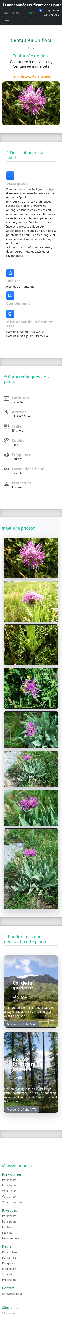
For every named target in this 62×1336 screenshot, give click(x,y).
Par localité (9, 1180)
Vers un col (9, 1196)
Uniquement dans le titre (52, 12)
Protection (9, 1280)
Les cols (7, 1233)
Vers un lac (9, 1191)
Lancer (30, 13)
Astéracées (41, 76)
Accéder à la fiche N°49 (21, 1024)
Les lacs (7, 1227)
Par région (9, 1185)
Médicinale (9, 1269)
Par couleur (9, 1252)
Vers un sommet (13, 1202)
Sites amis (8, 1313)
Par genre (8, 1263)
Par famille (9, 1258)
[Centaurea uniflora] (31, 558)
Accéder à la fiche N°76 (21, 1109)
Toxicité (7, 1274)
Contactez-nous (12, 1294)
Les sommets (10, 1238)
